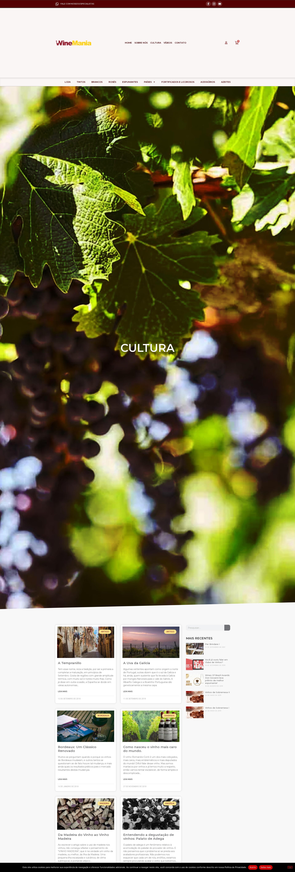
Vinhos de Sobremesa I (217, 708)
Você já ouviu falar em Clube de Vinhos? (216, 660)
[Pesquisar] (227, 628)
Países (148, 82)
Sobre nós (141, 42)
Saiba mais (266, 867)
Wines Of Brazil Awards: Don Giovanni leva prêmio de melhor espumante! (217, 679)
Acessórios (208, 82)
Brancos (96, 82)
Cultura (155, 42)
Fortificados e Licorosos (177, 82)
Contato (180, 42)
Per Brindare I (212, 644)
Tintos (81, 82)
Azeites (225, 82)
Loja (68, 82)
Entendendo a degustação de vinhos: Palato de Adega (148, 836)
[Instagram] (214, 3)
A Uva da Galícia (136, 663)
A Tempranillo (69, 663)
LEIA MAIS (62, 691)
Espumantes (130, 82)
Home (128, 42)
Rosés (112, 82)
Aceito (253, 867)
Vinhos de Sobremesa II (217, 692)
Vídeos (168, 42)
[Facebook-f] (208, 3)
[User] (226, 42)
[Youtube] (219, 3)
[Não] (290, 867)
